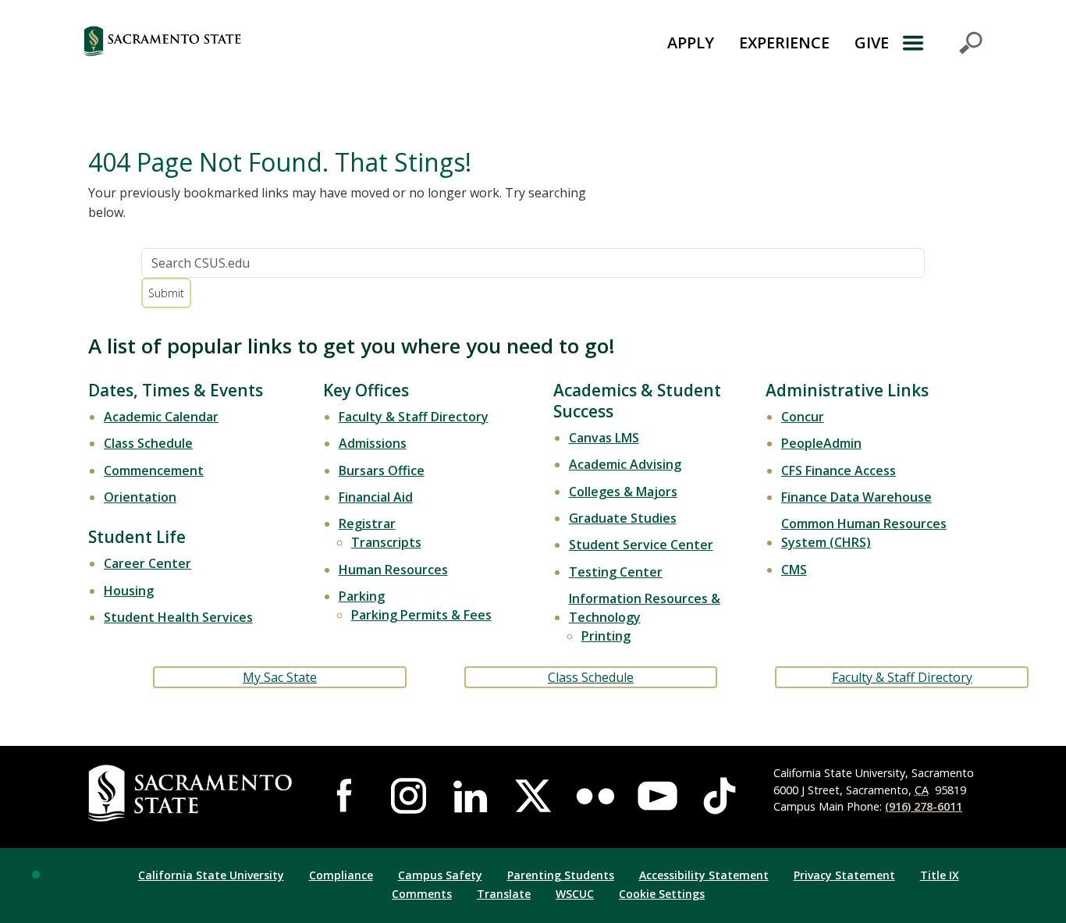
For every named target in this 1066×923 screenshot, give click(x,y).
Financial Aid (376, 497)
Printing (606, 635)
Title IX (939, 875)
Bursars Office (382, 470)
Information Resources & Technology (644, 608)
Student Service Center (641, 544)
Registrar (367, 523)
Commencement (154, 470)
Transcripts (386, 542)
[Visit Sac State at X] (533, 796)
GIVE (872, 42)
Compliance (341, 875)
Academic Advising (625, 464)
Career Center (147, 563)
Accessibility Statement (704, 875)
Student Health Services (178, 617)
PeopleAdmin (821, 443)
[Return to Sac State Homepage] (241, 43)
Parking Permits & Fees (421, 614)
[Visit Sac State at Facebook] (346, 796)
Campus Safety (440, 875)
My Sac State (280, 677)
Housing (129, 590)
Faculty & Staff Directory (414, 416)
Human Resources (393, 569)
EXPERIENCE (784, 42)
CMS (794, 569)
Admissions (373, 443)
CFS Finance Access (838, 470)
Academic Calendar (161, 416)
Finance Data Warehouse (856, 497)
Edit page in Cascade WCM (36, 875)
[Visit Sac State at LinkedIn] (470, 796)
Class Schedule (148, 443)
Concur (802, 416)
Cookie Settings (662, 893)
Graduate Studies (623, 518)
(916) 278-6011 (923, 806)
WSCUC (575, 893)
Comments (422, 893)
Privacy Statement (844, 875)
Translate (504, 893)
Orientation (140, 497)
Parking (362, 596)
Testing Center (616, 571)
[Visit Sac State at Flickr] (595, 796)
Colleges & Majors (623, 491)
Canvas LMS (604, 437)
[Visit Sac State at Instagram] (409, 796)
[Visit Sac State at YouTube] (658, 796)
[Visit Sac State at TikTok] (719, 796)
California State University (211, 875)
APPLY (690, 42)
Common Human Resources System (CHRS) (864, 533)
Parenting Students (560, 875)
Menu (941, 43)
